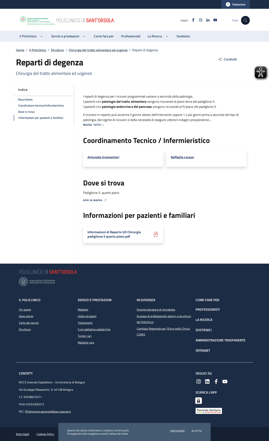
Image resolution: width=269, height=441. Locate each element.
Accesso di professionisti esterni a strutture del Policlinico (164, 319)
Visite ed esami (87, 316)
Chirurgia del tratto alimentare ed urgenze (98, 50)
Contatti (26, 373)
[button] (235, 4)
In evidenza (146, 299)
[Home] (100, 20)
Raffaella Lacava (182, 157)
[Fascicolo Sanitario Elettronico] (209, 410)
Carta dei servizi (29, 323)
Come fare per (207, 299)
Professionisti (208, 309)
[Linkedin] (207, 381)
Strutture (57, 50)
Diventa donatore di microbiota (156, 309)
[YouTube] (225, 381)
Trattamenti (85, 323)
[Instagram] (198, 381)
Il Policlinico (37, 50)
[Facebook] (216, 381)
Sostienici (204, 330)
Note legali (22, 434)
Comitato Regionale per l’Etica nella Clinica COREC (163, 331)
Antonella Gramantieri (103, 157)
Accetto (197, 431)
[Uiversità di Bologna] (134, 281)
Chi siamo (25, 309)
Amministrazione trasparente (220, 340)
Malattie (83, 309)
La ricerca (204, 319)
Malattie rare (86, 342)
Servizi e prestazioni (95, 299)
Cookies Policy (45, 434)
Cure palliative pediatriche (94, 329)
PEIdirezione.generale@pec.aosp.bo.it (48, 411)
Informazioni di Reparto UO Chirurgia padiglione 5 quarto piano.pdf (114, 234)
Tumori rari (84, 336)
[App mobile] (198, 400)
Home (20, 50)
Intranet (203, 350)
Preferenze (177, 431)
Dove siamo (26, 316)
